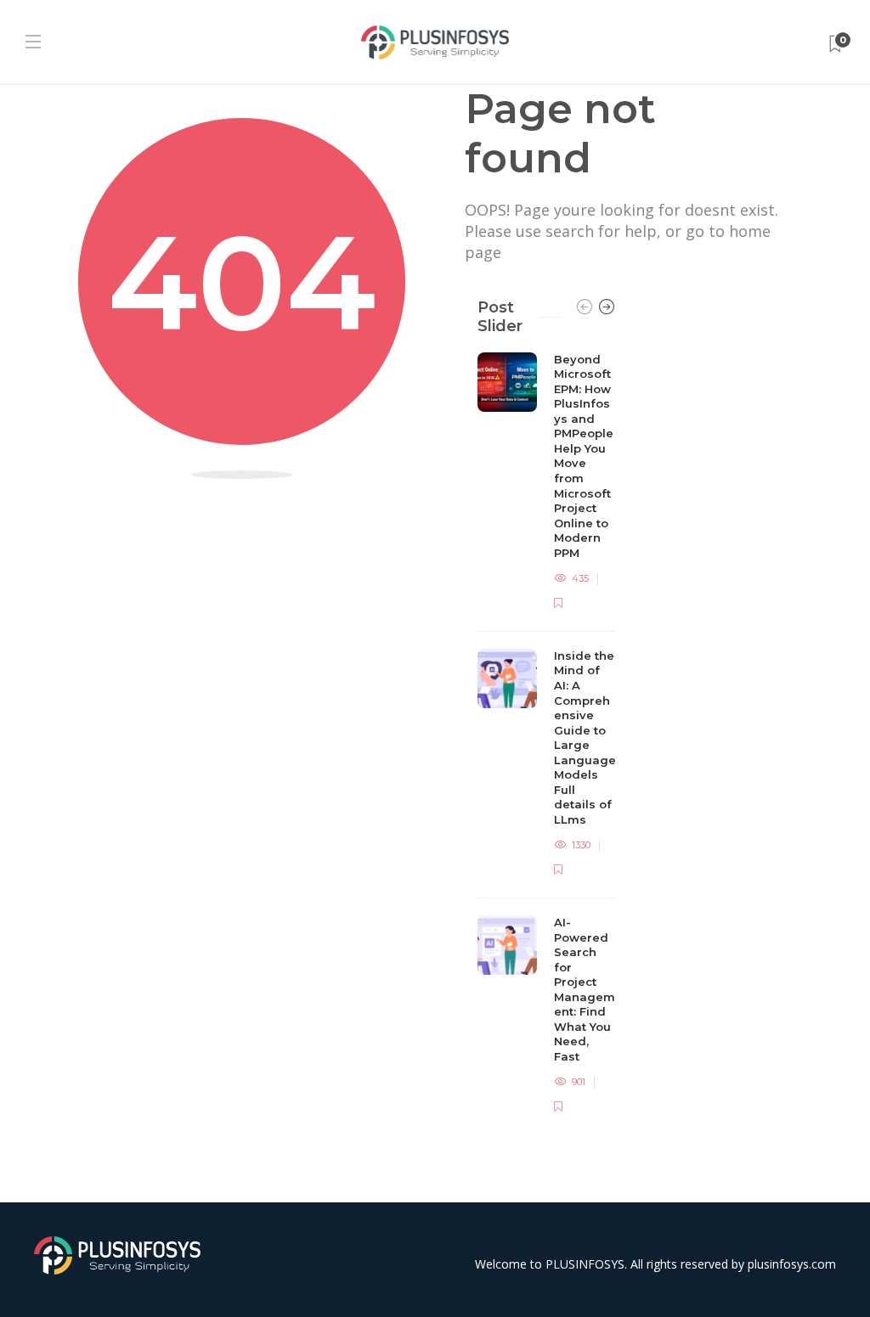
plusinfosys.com (792, 1264)
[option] (546, 734)
